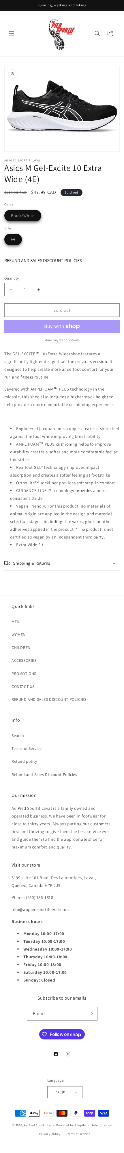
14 (16, 241)
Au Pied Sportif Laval (40, 1125)
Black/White (26, 217)
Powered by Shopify (71, 1125)
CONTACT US (23, 686)
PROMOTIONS (24, 673)
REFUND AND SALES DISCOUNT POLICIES (43, 260)
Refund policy (24, 761)
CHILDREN (21, 647)
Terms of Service (27, 748)
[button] (11, 33)
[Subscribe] (90, 1014)
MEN (16, 621)
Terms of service (78, 1134)
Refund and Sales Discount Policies (44, 774)
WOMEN (19, 634)
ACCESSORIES (24, 660)
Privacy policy (50, 1134)
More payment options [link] (62, 340)
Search (18, 735)
